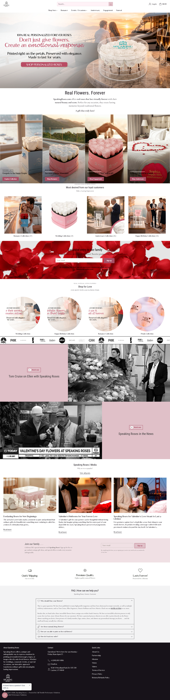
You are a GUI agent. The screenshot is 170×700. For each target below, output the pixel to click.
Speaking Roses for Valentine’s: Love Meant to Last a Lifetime (137, 517)
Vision (94, 663)
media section (116, 608)
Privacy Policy (97, 674)
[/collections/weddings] (21, 148)
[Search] (111, 4)
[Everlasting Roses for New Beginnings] (29, 495)
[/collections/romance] (85, 50)
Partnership (96, 655)
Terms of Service (98, 670)
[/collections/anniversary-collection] (149, 148)
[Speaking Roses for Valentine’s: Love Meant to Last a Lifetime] (140, 495)
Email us (54, 664)
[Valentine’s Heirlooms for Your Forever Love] (85, 495)
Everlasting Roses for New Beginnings (20, 516)
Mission (95, 659)
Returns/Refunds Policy (100, 678)
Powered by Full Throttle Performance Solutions (44, 693)
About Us (95, 652)
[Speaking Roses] (6, 4)
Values (94, 667)
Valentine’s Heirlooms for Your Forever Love (78, 516)
